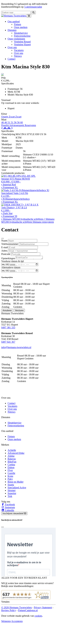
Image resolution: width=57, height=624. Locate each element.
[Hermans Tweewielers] (14, 15)
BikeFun (12, 461)
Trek (10, 496)
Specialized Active (17, 487)
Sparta (11, 484)
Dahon (11, 467)
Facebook (9, 504)
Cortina (11, 464)
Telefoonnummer (9, 244)
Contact (11, 58)
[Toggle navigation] (29, 16)
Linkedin (9, 510)
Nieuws (18, 56)
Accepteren (17, 621)
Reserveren (30, 125)
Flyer (10, 470)
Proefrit (5, 125)
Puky (10, 479)
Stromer (12, 490)
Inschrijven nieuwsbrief (13, 513)
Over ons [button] (12, 47)
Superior (12, 493)
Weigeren (6, 621)
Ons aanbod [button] (14, 21)
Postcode (5, 254)
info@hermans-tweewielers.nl (16, 347)
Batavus (12, 458)
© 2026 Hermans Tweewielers (16, 607)
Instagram (9, 507)
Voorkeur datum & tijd (12, 261)
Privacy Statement (43, 607)
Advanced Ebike (16, 453)
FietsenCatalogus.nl (28, 610)
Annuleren (7, 310)
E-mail (4, 247)
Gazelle (11, 473)
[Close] (2, 238)
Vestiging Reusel (22, 41)
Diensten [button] (12, 30)
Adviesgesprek (17, 125)
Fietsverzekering (22, 35)
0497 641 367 (8, 342)
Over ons (18, 53)
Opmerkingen (8, 258)
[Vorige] (4, 128)
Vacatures (19, 50)
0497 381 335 (8, 327)
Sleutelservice (21, 33)
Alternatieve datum (10, 267)
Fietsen (17, 24)
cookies (38, 615)
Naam (4, 240)
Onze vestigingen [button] (16, 38)
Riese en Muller (15, 481)
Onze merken (20, 27)
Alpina (11, 456)
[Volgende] (10, 128)
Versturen (19, 310)
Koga (10, 476)
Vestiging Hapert (22, 44)
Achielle (12, 450)
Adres (4, 250)
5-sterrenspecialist (33, 6)
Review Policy (8, 610)
